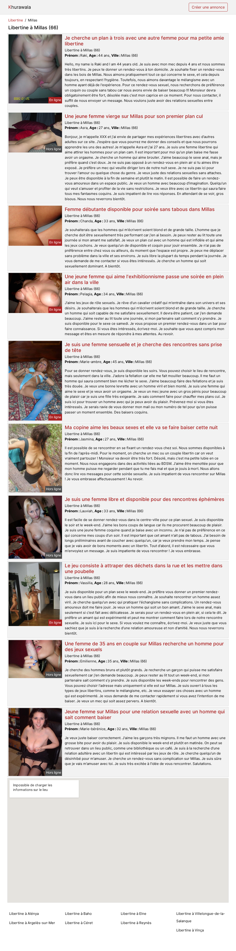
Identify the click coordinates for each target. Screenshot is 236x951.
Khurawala (19, 7)
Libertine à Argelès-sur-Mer (32, 923)
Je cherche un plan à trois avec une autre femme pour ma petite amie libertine (144, 41)
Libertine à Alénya (24, 913)
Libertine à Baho (78, 913)
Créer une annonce (208, 7)
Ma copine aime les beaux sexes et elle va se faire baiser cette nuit (141, 427)
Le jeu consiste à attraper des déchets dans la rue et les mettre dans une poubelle (143, 568)
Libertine (15, 20)
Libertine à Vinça (190, 930)
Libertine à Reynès (136, 923)
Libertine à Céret (79, 923)
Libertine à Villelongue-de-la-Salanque (200, 917)
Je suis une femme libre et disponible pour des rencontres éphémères (144, 499)
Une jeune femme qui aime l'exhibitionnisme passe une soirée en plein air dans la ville (144, 279)
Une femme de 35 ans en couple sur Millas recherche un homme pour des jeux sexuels (144, 646)
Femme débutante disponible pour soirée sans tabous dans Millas (140, 209)
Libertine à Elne (133, 913)
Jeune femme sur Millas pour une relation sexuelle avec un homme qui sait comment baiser (145, 714)
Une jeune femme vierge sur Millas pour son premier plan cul (134, 116)
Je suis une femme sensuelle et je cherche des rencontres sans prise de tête (143, 347)
